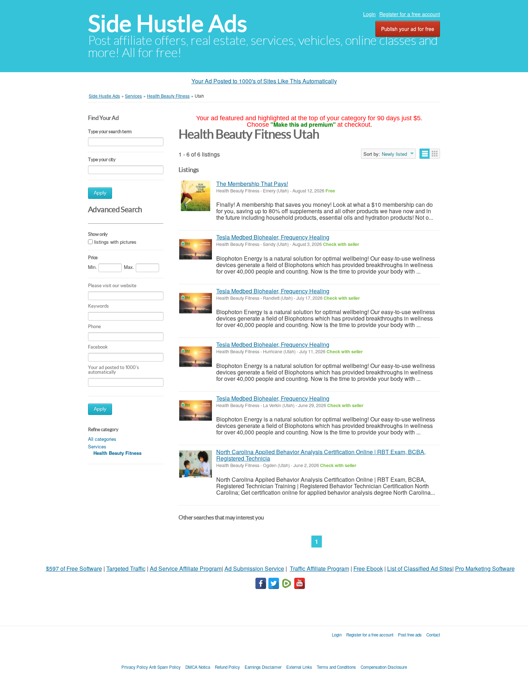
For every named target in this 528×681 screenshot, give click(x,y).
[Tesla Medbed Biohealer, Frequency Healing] (196, 249)
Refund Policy (227, 667)
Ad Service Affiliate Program (186, 568)
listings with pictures (115, 241)
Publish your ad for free (407, 28)
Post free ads (410, 635)
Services (97, 446)
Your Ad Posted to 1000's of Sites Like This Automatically (264, 81)
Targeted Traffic (125, 568)
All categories (102, 438)
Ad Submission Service (254, 568)
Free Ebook (368, 568)
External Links (299, 667)
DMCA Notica (197, 667)
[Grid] (435, 154)
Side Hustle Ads (167, 23)
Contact (433, 635)
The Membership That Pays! (252, 183)
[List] (425, 154)
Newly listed (394, 154)
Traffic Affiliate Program (319, 568)
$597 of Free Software (74, 568)
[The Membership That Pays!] (196, 196)
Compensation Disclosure (384, 667)
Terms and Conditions (336, 667)
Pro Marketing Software (485, 568)
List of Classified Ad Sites (419, 568)
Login (369, 14)
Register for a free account (409, 14)
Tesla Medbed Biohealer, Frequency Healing (272, 237)
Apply (100, 193)
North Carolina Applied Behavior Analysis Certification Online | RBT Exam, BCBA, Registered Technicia (321, 455)
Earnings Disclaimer (263, 667)
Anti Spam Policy (165, 667)
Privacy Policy (134, 667)
